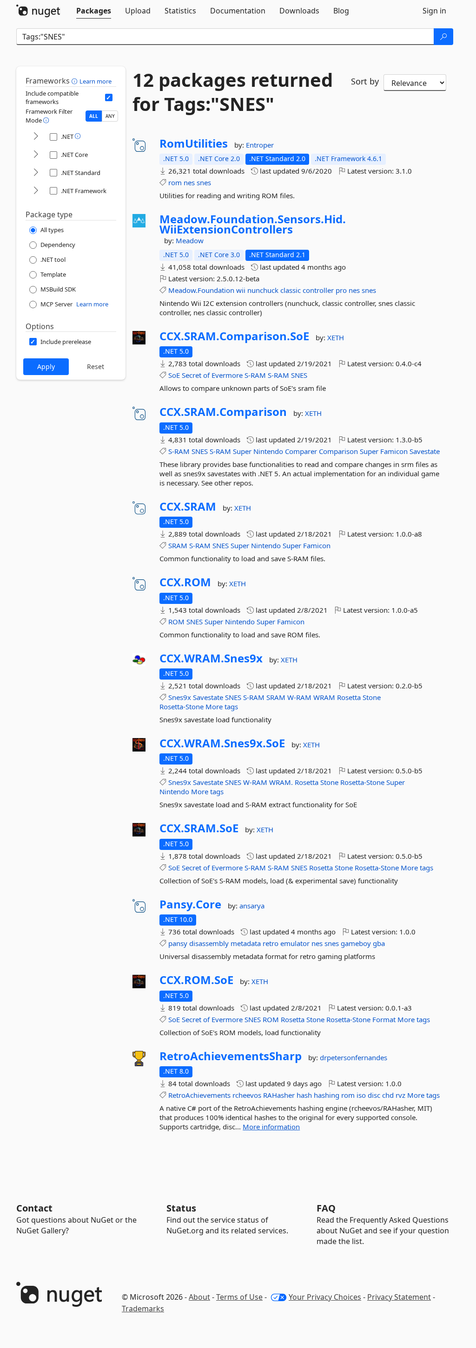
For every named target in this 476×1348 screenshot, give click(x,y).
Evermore (227, 375)
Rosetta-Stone (181, 706)
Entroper (260, 144)
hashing (326, 1095)
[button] (75, 81)
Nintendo (268, 451)
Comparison (338, 451)
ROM (176, 621)
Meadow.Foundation (201, 290)
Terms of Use (239, 1297)
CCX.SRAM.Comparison (223, 412)
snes (204, 182)
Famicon (394, 451)
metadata (246, 943)
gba (379, 943)
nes (189, 182)
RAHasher (279, 1095)
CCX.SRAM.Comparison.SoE (234, 336)
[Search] (443, 36)
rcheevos (246, 1095)
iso (361, 1095)
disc (374, 1095)
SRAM (177, 545)
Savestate (425, 451)
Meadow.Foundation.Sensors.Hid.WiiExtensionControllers (252, 224)
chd (388, 1095)
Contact (34, 1208)
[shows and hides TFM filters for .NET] (36, 137)
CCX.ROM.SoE (196, 980)
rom (175, 182)
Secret (191, 375)
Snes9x (179, 697)
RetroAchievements (199, 1095)
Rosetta (349, 697)
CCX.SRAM (187, 506)
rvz (400, 1095)
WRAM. (281, 782)
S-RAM (255, 375)
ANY (110, 116)
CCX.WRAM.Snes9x (211, 658)
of (206, 375)
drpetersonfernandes (353, 1057)
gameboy (356, 943)
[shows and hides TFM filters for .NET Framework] (36, 191)
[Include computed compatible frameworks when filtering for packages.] (108, 97)
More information (271, 1126)
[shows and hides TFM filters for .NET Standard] (36, 173)
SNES (299, 375)
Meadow (190, 240)
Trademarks (143, 1308)
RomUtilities (193, 143)
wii (240, 290)
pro (341, 290)
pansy (177, 943)
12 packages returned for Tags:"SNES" (232, 92)
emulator (295, 943)
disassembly (209, 943)
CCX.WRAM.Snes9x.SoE (222, 743)
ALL (93, 116)
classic (290, 290)
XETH (335, 337)
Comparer (301, 451)
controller (318, 290)
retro (270, 943)
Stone (372, 697)
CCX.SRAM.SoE (198, 828)
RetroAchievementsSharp (230, 1056)
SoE (174, 375)
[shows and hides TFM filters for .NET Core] (36, 155)
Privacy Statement (399, 1297)
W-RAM (299, 697)
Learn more (95, 81)
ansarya (251, 905)
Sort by (365, 81)
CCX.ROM (185, 582)
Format (384, 1019)
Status (181, 1208)
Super (242, 451)
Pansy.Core (190, 904)
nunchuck (262, 290)
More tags (221, 706)
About (199, 1297)
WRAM (324, 697)
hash (304, 1095)
